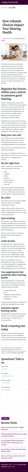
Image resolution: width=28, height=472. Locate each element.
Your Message (5, 387)
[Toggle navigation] (25, 8)
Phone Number (6, 380)
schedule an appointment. (17, 353)
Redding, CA (6, 2)
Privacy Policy (4, 464)
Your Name (4, 366)
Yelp (7, 469)
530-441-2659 (14, 2)
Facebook (3, 469)
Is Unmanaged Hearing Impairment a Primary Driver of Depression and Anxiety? (12, 443)
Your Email (4, 373)
